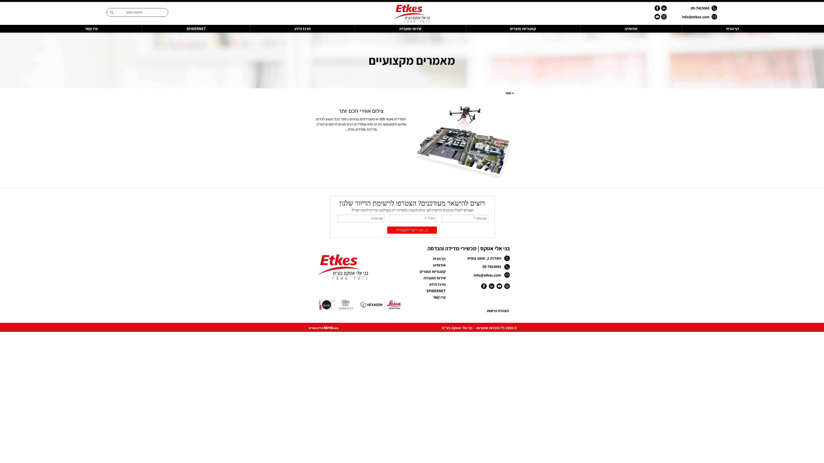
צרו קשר (439, 297)
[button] (509, 93)
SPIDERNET (436, 290)
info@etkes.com (695, 16)
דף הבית (439, 258)
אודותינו (439, 265)
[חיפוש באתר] (112, 12)
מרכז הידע (437, 284)
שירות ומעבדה (435, 277)
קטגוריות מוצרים (433, 271)
